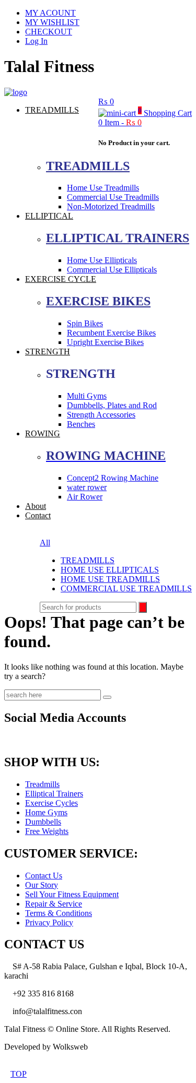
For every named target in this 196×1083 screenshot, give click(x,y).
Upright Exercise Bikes (105, 342)
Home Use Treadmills (103, 187)
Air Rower (84, 496)
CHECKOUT (48, 31)
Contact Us (43, 875)
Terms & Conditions (58, 913)
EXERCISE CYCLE (60, 279)
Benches (81, 424)
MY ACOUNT (50, 12)
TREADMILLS (52, 109)
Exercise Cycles (51, 803)
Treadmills (42, 784)
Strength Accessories (101, 414)
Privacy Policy (49, 922)
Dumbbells (43, 821)
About (35, 506)
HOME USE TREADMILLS (110, 579)
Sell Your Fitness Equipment (72, 894)
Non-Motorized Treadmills (111, 206)
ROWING (42, 433)
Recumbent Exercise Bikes (111, 332)
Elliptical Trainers (54, 793)
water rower (87, 487)
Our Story (41, 884)
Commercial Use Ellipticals (112, 269)
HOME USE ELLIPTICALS (110, 569)
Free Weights (46, 831)
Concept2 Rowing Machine (112, 477)
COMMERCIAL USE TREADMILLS (126, 588)
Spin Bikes (85, 323)
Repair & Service (53, 903)
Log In (36, 41)
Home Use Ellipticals (102, 260)
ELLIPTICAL (49, 215)
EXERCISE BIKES (98, 301)
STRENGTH (47, 351)
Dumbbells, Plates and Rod (112, 405)
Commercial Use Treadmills (113, 197)
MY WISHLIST (52, 22)
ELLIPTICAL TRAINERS (117, 238)
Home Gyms (46, 812)
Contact (38, 515)
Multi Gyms (87, 395)
